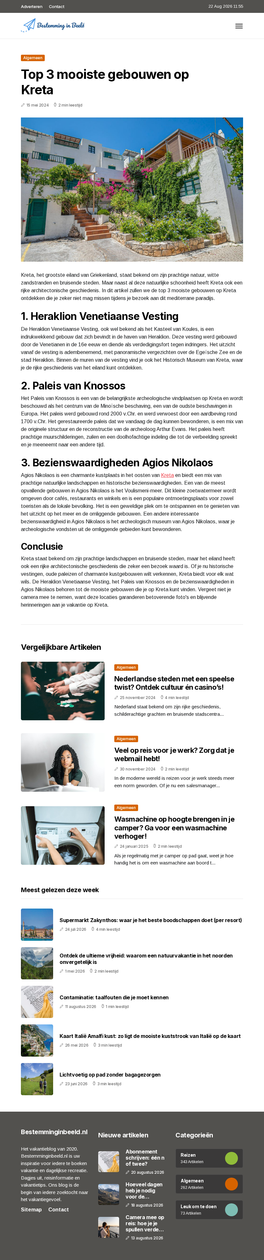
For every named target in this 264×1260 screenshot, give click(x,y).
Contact (56, 6)
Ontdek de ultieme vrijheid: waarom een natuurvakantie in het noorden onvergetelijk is (146, 959)
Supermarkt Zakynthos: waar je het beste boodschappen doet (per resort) (151, 920)
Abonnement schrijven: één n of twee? (145, 1158)
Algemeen (32, 57)
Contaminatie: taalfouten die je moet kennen (114, 997)
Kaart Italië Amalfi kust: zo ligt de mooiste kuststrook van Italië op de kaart (150, 1036)
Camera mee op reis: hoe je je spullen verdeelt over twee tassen (145, 1223)
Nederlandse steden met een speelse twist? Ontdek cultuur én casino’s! (174, 683)
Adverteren (31, 6)
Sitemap (31, 1209)
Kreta (167, 475)
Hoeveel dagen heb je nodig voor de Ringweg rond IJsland (144, 1190)
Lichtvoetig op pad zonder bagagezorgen (110, 1075)
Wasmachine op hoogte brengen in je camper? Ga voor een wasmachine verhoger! (174, 827)
